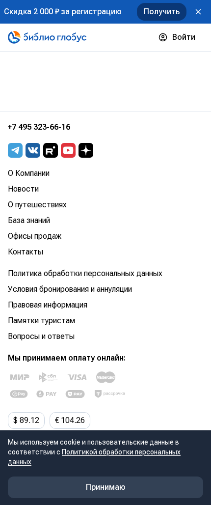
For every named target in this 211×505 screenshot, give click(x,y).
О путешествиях (37, 204)
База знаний (29, 220)
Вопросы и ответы (41, 336)
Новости (23, 189)
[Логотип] (47, 37)
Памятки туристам (41, 320)
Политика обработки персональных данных (85, 273)
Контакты (25, 251)
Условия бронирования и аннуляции (70, 289)
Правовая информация (47, 304)
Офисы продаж (34, 236)
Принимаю (106, 487)
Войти (183, 37)
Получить (162, 11)
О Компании (29, 173)
